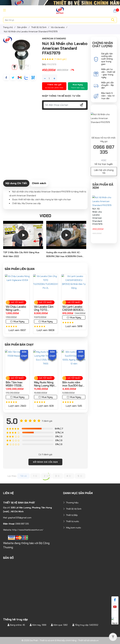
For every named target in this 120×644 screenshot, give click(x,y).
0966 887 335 (103, 149)
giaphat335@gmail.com (19, 517)
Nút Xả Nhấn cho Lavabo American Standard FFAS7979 (97, 216)
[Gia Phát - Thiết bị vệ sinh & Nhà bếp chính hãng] (60, 10)
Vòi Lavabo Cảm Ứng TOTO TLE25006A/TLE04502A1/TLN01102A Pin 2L (17, 308)
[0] (115, 10)
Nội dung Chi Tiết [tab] (16, 183)
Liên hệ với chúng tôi (104, 171)
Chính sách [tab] (39, 183)
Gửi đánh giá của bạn (45, 462)
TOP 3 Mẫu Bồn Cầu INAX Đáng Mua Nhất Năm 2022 (21, 254)
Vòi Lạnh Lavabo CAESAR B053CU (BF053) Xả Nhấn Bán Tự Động (44, 308)
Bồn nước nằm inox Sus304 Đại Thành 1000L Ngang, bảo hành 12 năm (72, 384)
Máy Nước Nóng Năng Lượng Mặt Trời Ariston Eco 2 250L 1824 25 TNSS (45, 384)
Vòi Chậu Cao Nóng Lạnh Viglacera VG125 (72, 308)
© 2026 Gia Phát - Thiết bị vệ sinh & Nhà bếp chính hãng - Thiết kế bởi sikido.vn (60, 640)
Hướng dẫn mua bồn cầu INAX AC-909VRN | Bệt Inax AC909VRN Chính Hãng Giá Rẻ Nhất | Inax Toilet (64, 254)
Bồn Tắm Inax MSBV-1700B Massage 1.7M (14, 384)
